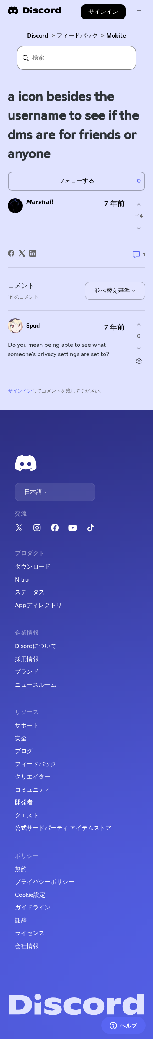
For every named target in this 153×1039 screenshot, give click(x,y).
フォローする (76, 181)
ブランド (27, 672)
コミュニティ (33, 790)
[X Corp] (22, 253)
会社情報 (27, 946)
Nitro (22, 580)
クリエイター (33, 777)
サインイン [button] (103, 12)
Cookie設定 (30, 895)
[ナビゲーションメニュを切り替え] (139, 12)
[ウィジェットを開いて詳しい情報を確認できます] (123, 1026)
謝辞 (21, 921)
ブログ (24, 751)
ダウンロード (33, 567)
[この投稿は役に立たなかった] (138, 228)
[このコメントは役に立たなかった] (138, 348)
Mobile (116, 36)
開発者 (24, 802)
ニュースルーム (35, 685)
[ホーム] (34, 13)
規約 (21, 869)
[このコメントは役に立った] (138, 324)
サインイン (20, 391)
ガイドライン (33, 908)
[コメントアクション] (138, 361)
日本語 (33, 492)
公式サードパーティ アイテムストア (63, 828)
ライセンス (30, 933)
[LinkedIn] (32, 253)
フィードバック (77, 36)
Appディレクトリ (38, 605)
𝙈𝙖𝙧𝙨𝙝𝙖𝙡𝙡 (39, 202)
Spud (33, 326)
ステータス (30, 592)
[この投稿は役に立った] (138, 204)
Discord (37, 36)
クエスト (27, 815)
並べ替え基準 (112, 291)
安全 (21, 739)
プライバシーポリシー (44, 882)
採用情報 (27, 659)
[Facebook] (11, 253)
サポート (27, 726)
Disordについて (35, 646)
